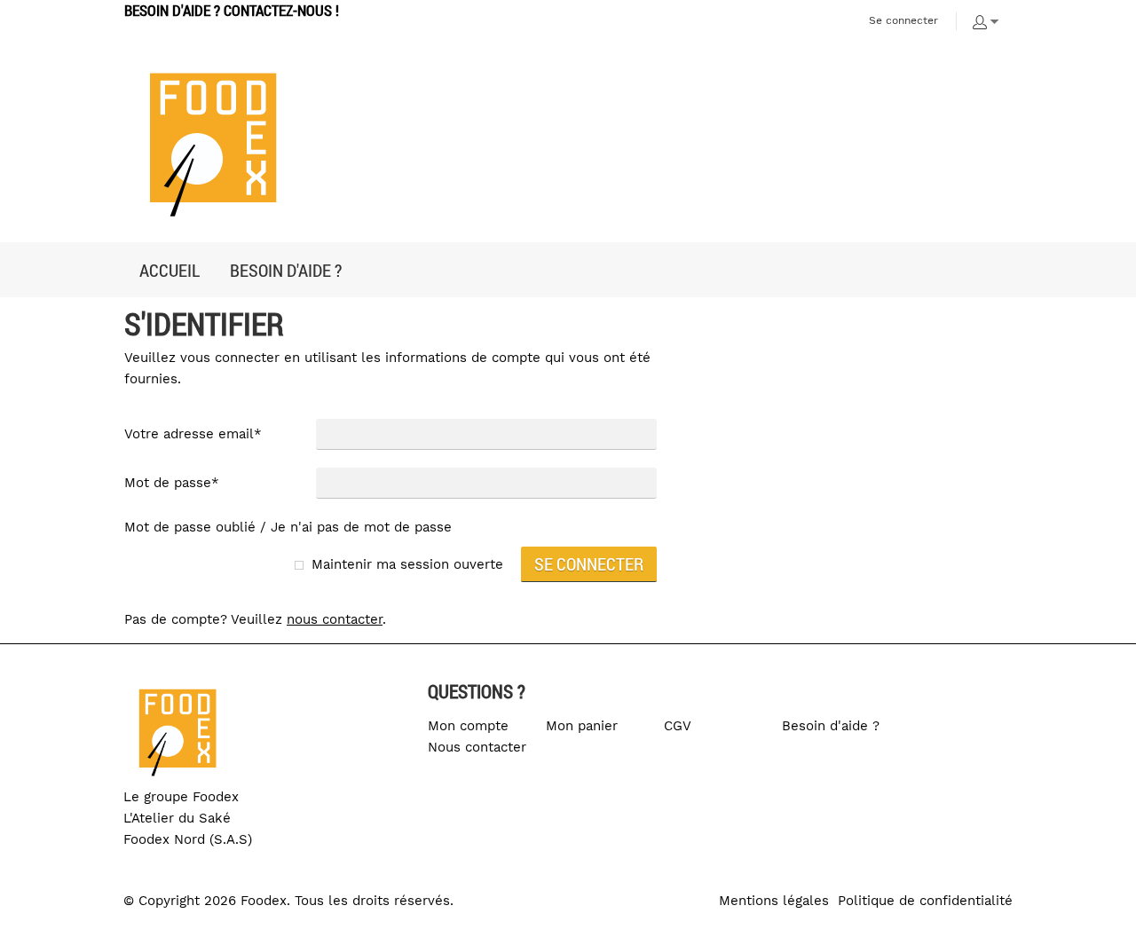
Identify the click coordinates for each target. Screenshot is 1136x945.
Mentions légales (774, 901)
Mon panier (582, 726)
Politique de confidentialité (925, 901)
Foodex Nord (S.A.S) (187, 839)
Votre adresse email (193, 434)
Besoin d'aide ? (831, 726)
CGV (677, 726)
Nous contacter (477, 747)
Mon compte (468, 726)
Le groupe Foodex (181, 797)
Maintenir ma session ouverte (407, 564)
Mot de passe (171, 483)
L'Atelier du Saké (177, 818)
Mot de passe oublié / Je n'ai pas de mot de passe (288, 527)
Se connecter (903, 20)
